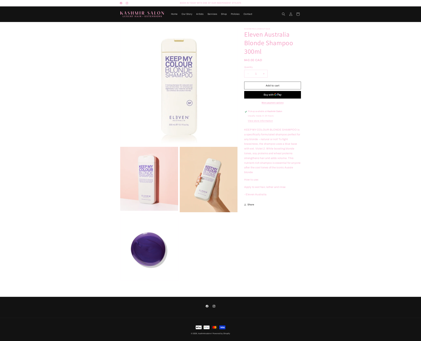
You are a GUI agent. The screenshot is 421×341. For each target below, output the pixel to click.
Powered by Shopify (221, 333)
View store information (260, 121)
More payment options (273, 103)
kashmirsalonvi (205, 333)
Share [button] (251, 204)
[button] (283, 14)
